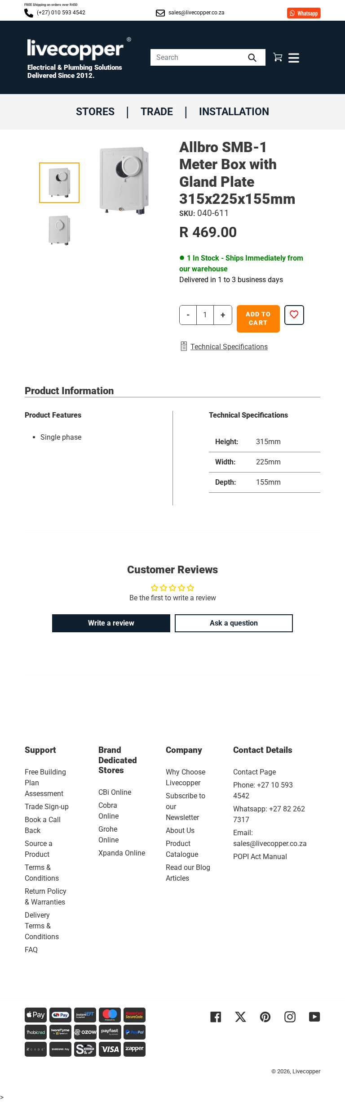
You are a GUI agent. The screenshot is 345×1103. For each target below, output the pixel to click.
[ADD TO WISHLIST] (294, 315)
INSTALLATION (234, 112)
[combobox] (207, 57)
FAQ (31, 949)
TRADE (157, 112)
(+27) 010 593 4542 (60, 12)
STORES (95, 112)
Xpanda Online (121, 853)
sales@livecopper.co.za (196, 12)
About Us (180, 830)
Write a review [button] (111, 623)
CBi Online (114, 792)
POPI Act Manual (260, 856)
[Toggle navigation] (292, 57)
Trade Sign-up (47, 806)
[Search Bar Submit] (253, 57)
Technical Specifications (229, 346)
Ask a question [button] (234, 623)
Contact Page (254, 772)
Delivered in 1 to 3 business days (231, 279)
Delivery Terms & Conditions (42, 926)
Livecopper (306, 1071)
